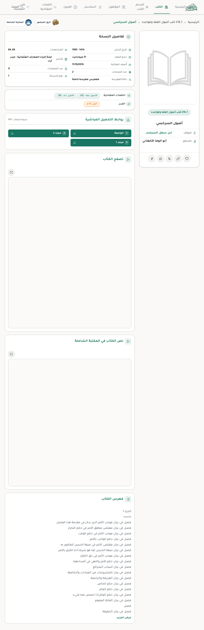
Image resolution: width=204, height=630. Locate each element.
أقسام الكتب (140, 7)
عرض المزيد (124, 617)
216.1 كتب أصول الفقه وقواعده (162, 22)
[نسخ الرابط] (178, 158)
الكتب (159, 7)
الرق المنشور (44, 22)
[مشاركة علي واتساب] (160, 158)
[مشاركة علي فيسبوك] (151, 158)
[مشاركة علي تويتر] (169, 158)
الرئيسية (180, 7)
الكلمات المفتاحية (46, 7)
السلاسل (90, 7)
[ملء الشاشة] (11, 172)
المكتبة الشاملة (15, 22)
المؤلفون (114, 7)
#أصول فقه (88, 95)
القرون (67, 7)
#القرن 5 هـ (66, 95)
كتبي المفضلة (19, 7)
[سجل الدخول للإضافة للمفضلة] (186, 158)
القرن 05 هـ (91, 104)
